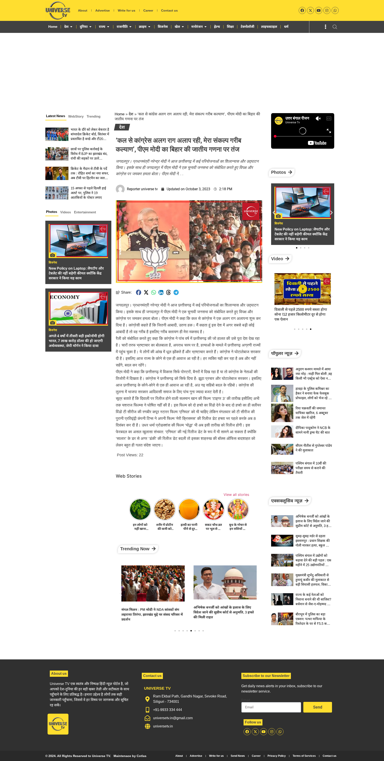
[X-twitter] (310, 10)
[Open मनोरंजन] (205, 26)
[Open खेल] (182, 26)
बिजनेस (53, 262)
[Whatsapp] (335, 10)
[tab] (55, 116)
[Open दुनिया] (90, 26)
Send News (238, 755)
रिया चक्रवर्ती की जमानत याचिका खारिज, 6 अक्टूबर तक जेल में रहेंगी (312, 412)
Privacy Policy (277, 755)
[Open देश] (71, 26)
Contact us (169, 10)
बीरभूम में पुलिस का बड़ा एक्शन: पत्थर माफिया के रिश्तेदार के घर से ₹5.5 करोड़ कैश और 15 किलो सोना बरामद (313, 623)
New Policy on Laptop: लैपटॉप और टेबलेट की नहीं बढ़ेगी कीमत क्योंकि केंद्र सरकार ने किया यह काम (76, 273)
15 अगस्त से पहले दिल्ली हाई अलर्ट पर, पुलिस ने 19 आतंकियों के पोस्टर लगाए (88, 192)
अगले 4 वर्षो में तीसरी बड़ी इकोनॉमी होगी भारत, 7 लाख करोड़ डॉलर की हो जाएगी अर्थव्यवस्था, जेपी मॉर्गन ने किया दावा (76, 341)
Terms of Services (304, 755)
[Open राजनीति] (130, 26)
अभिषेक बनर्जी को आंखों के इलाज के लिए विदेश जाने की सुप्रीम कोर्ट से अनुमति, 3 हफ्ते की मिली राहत (224, 612)
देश (131, 114)
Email (245, 700)
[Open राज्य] (108, 26)
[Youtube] (318, 10)
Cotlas (141, 756)
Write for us (126, 10)
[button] (138, 292)
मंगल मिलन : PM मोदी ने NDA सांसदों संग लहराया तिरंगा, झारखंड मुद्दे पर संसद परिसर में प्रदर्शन (152, 614)
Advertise (102, 10)
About (82, 10)
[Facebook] (302, 10)
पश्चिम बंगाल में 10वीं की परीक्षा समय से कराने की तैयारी (311, 468)
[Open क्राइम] (149, 26)
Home (119, 114)
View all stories (236, 494)
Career (148, 10)
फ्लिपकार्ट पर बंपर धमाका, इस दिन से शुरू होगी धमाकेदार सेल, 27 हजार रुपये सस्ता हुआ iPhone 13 (301, 314)
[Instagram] (326, 10)
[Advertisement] (192, 66)
